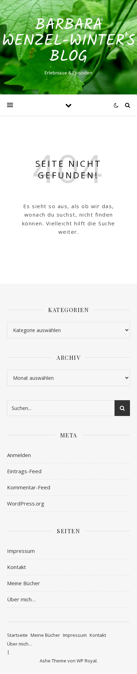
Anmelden (19, 454)
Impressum (21, 550)
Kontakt (16, 566)
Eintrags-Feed (24, 471)
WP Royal (87, 661)
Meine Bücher (23, 583)
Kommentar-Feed (28, 487)
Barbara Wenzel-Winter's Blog (69, 41)
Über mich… (21, 599)
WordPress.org (25, 503)
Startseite (17, 635)
